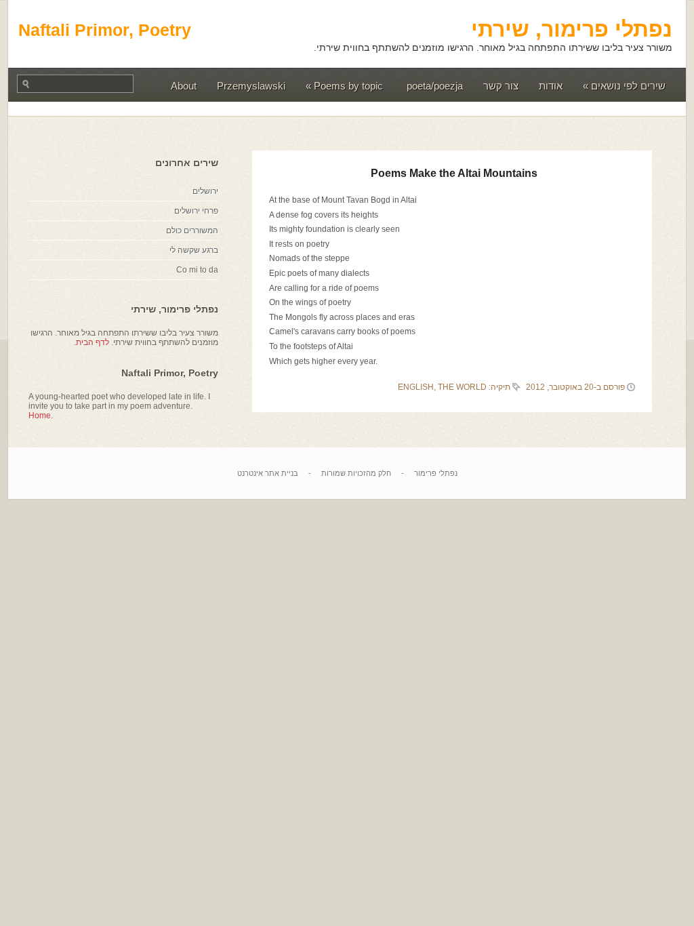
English (416, 387)
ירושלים (205, 191)
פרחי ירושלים (196, 211)
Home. (40, 415)
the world (462, 387)
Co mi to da (197, 270)
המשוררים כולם (192, 230)
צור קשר (500, 86)
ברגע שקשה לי (193, 250)
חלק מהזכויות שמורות (356, 473)
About (184, 86)
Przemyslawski (251, 86)
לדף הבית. (91, 342)
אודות (551, 86)
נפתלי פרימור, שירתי (571, 29)
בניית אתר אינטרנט (267, 473)
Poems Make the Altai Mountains (454, 173)
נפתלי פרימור (435, 473)
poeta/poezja (435, 86)
